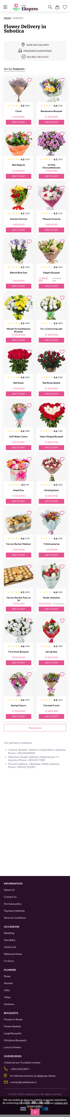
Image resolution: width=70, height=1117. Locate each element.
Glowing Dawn (51, 490)
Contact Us (10, 896)
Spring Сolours (18, 705)
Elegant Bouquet (51, 272)
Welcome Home (13, 953)
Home (7, 17)
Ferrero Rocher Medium (18, 544)
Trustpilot (25, 1062)
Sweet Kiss (18, 490)
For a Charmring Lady (51, 328)
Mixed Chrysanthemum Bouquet (18, 330)
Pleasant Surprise (51, 218)
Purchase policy (12, 903)
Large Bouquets (12, 1033)
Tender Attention (51, 597)
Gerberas (9, 1004)
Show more (35, 727)
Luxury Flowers (12, 1047)
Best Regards (18, 164)
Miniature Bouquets (15, 1040)
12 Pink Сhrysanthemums (51, 166)
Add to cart (18, 122)
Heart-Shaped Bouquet (51, 436)
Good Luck (10, 946)
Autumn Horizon (18, 218)
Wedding (9, 932)
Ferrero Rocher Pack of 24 (18, 599)
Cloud (18, 111)
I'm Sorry (9, 960)
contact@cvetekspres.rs (23, 1082)
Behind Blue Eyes (18, 272)
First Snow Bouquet (18, 651)
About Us (9, 889)
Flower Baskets (12, 1026)
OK (35, 1112)
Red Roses (18, 382)
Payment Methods (14, 910)
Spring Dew (51, 651)
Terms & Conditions (15, 917)
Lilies (7, 990)
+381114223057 (19, 1068)
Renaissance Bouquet (51, 111)
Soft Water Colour (18, 436)
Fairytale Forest (51, 705)
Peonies (8, 983)
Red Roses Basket (51, 382)
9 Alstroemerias (51, 544)
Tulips (7, 997)
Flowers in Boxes (13, 1019)
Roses (7, 976)
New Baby (9, 939)
